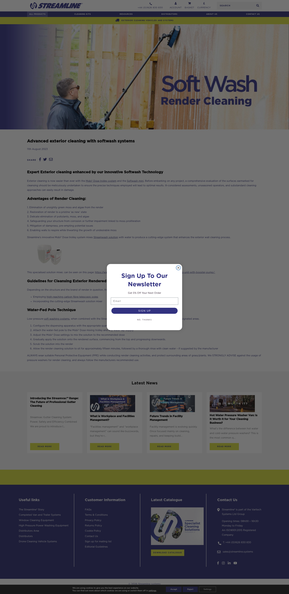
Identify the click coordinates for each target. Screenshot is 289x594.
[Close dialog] (178, 268)
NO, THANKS (144, 319)
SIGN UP (144, 310)
